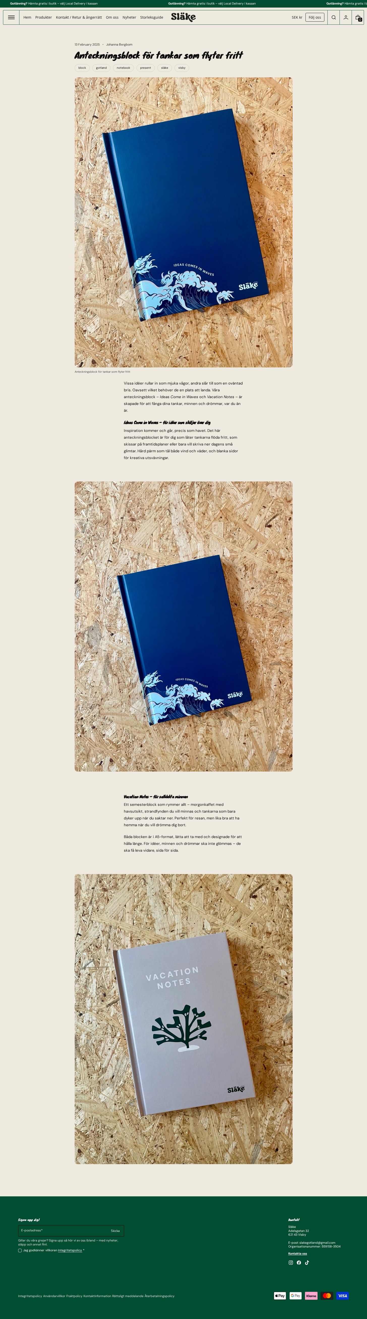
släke (164, 68)
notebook (123, 68)
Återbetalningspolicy (160, 1296)
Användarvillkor (54, 1296)
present (145, 68)
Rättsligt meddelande (128, 1296)
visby (181, 68)
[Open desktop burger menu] (11, 17)
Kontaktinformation (97, 1296)
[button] (334, 17)
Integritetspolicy (70, 1250)
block (82, 68)
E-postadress (31, 1230)
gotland (101, 68)
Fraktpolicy (74, 1296)
